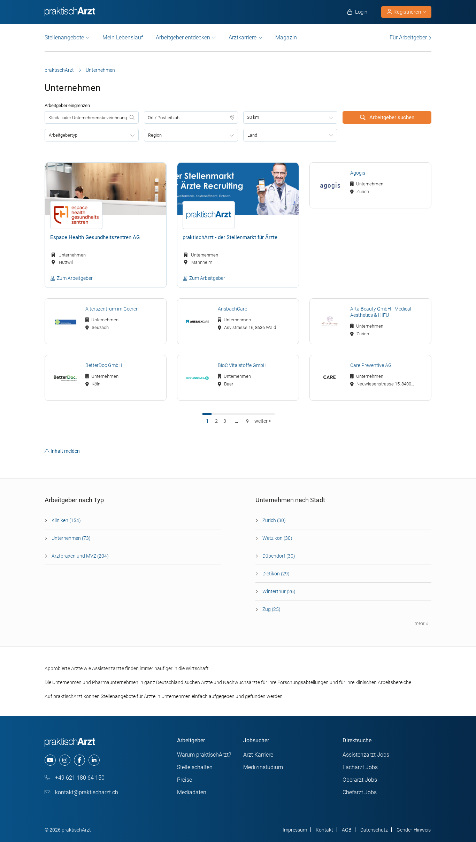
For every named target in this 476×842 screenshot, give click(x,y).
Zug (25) (271, 609)
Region (155, 135)
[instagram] (64, 760)
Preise (184, 779)
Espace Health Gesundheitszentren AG (95, 237)
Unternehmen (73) (71, 538)
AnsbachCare (232, 309)
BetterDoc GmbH (103, 365)
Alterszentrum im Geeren (112, 309)
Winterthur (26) (278, 591)
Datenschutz (374, 830)
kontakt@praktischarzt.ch (86, 792)
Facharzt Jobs (360, 767)
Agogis (357, 173)
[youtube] (50, 760)
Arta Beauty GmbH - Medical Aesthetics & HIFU (380, 312)
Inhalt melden (65, 451)
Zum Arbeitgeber (75, 278)
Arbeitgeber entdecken (183, 38)
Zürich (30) (274, 520)
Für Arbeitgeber (408, 37)
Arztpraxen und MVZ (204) (80, 556)
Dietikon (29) (276, 573)
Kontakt (324, 830)
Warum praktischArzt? (204, 754)
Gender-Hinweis (414, 830)
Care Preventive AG (371, 365)
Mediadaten (191, 792)
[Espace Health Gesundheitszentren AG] (105, 189)
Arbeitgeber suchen (391, 117)
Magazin (286, 37)
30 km (253, 117)
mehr (420, 623)
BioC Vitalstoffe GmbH (242, 365)
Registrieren (407, 12)
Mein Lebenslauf (122, 37)
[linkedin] (94, 760)
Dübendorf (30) (278, 556)
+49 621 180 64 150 (79, 777)
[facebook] (79, 760)
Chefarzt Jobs (360, 792)
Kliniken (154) (66, 520)
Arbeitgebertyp (63, 135)
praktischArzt (59, 70)
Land (252, 135)
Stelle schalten (195, 767)
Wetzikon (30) (277, 538)
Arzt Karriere (258, 754)
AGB (347, 830)
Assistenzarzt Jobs (366, 754)
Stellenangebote (64, 37)
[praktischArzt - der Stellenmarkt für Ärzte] (238, 189)
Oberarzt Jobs (360, 779)
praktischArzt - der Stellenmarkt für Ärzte (230, 237)
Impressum (295, 830)
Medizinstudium (263, 767)
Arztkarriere (242, 37)
